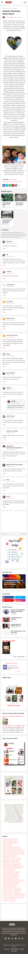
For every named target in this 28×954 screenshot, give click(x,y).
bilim (13, 858)
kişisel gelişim (17, 889)
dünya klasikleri (14, 875)
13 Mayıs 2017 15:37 (10, 273)
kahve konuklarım (7, 889)
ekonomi (15, 878)
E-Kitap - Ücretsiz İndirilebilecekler (11, 847)
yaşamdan (15, 181)
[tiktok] (19, 938)
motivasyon (17, 891)
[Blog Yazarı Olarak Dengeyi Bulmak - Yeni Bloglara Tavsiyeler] (6, 611)
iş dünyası (13, 886)
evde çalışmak (6, 880)
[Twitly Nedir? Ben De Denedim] (6, 619)
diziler (17, 872)
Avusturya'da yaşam (8, 839)
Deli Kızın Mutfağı (7, 845)
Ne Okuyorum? (8, 641)
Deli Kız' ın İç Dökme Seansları (10, 842)
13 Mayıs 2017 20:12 (10, 303)
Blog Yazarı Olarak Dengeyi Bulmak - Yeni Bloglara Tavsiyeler (18, 611)
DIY (16, 839)
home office (6, 886)
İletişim (22, 949)
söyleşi (21, 897)
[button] (2, 2)
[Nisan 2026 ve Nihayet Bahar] (21, 197)
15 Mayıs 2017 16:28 (10, 432)
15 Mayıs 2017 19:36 (15, 402)
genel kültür (21, 880)
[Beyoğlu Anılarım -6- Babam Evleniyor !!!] (6, 626)
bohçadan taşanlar (17, 867)
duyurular (5, 875)
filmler (13, 880)
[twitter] (9, 938)
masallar (5, 891)
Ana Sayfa (5, 8)
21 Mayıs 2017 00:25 (10, 481)
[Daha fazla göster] (19, 185)
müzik (4, 894)
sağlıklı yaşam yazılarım (18, 894)
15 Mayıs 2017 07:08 (10, 389)
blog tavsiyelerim (16, 864)
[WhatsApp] (9, 185)
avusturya (16, 853)
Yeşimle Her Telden (12, 431)
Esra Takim (9, 301)
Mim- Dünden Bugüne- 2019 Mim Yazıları (18, 631)
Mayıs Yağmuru (10, 373)
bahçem (14, 856)
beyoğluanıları (6, 858)
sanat (9, 894)
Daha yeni (4, 534)
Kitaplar (5, 850)
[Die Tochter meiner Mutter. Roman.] (6, 653)
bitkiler (18, 858)
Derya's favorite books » (19, 656)
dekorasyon (12, 869)
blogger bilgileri (7, 867)
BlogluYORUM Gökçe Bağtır (14, 464)
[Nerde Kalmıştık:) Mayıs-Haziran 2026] (7, 197)
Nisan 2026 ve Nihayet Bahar (19, 203)
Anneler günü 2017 (7, 181)
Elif (7, 254)
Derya (8, 496)
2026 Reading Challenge (11, 663)
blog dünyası (6, 864)
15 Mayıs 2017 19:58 (10, 449)
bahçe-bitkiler (6, 856)
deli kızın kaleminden (8, 872)
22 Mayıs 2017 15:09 (10, 498)
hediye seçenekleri (13, 883)
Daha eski (23, 534)
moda (11, 891)
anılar (4, 853)
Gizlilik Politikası (14, 949)
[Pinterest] (13, 185)
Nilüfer (8, 354)
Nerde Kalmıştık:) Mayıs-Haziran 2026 (6, 204)
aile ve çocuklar (13, 8)
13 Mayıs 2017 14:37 (10, 243)
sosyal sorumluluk (13, 897)
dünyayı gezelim (7, 878)
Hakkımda (14, 951)
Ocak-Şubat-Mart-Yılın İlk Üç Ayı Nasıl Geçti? (7, 221)
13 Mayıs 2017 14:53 (10, 256)
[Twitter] (6, 185)
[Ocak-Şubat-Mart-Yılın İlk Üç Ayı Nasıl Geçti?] (7, 214)
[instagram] (12, 938)
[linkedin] (22, 938)
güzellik (5, 883)
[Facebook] (3, 185)
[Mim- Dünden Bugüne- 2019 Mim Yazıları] (6, 632)
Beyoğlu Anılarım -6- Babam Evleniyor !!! (16, 625)
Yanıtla (4, 248)
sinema (5, 897)
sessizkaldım (10, 284)
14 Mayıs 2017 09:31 (10, 337)
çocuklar (12, 900)
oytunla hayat (10, 416)
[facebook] (8, 597)
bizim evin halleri (15, 861)
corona (5, 869)
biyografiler (6, 861)
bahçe (22, 853)
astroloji (10, 853)
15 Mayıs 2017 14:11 (10, 417)
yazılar (20, 181)
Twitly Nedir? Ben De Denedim (16, 618)
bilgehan (9, 388)
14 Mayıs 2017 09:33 (10, 355)
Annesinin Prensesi (12, 335)
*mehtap (8, 271)
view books (18, 671)
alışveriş (21, 850)
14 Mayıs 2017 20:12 (10, 374)
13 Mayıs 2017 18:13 (10, 286)
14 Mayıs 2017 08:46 (10, 320)
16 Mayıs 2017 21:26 (10, 466)
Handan (13, 401)
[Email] (16, 185)
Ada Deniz (9, 241)
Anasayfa (6, 949)
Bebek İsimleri (10, 318)
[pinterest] (15, 938)
